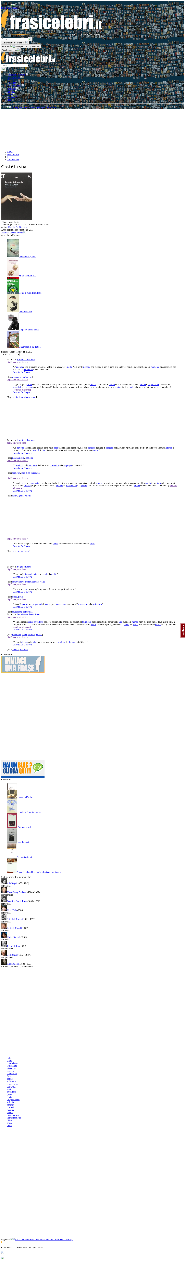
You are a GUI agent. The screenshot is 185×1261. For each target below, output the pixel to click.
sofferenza (27, 377)
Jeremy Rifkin (13, 946)
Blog (10, 99)
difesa (14, 596)
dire (43, 450)
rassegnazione (28, 634)
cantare (118, 387)
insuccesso (82, 604)
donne (99, 483)
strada (158, 624)
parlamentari (34, 483)
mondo (135, 622)
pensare (109, 448)
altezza (24, 642)
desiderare (28, 369)
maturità (24, 649)
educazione (61, 604)
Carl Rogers (12, 955)
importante (32, 465)
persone (86, 367)
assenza (19, 367)
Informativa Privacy (63, 1239)
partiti (93, 624)
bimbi (126, 624)
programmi (37, 604)
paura (20, 596)
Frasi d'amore (14, 77)
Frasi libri (12, 83)
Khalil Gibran (13, 964)
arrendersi (38, 622)
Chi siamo (19, 1239)
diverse (27, 485)
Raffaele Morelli (14, 928)
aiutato (93, 384)
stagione (61, 642)
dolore (112, 384)
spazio (24, 604)
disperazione (153, 384)
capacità (35, 450)
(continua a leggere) (22, 389)
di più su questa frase (17, 362)
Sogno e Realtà (24, 566)
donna (137, 485)
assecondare (71, 485)
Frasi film (12, 80)
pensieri (91, 448)
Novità (51, 1239)
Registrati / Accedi (9, 8)
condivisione (17, 397)
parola (29, 384)
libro (159, 483)
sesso (92, 543)
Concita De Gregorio (17, 227)
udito (69, 367)
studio (47, 604)
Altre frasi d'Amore (26, 359)
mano (135, 624)
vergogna (67, 465)
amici (132, 387)
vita (120, 622)
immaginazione (32, 574)
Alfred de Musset (15, 919)
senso (30, 622)
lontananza (17, 377)
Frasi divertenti (15, 85)
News (27, 1239)
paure (25, 589)
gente (20, 495)
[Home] (28, 63)
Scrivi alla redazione (39, 1239)
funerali (72, 642)
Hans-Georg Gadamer (17, 892)
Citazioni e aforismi (17, 74)
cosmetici (16, 473)
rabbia (143, 384)
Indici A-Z (12, 97)
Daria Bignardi (14, 937)
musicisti (17, 387)
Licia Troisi (12, 910)
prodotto (19, 465)
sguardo (83, 485)
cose (56, 448)
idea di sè (25, 473)
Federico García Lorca (17, 901)
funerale (15, 649)
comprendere (18, 581)
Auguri (11, 91)
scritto (148, 483)
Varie (10, 94)
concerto (29, 387)
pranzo (169, 448)
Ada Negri (12, 883)
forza (33, 397)
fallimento (86, 622)
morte (55, 543)
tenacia (39, 634)
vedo (24, 483)
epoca (14, 551)
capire (46, 574)
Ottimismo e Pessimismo (28, 614)
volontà (59, 485)
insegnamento (18, 458)
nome (95, 450)
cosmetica (54, 465)
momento (155, 367)
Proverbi (12, 88)
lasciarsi (29, 458)
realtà (53, 574)
